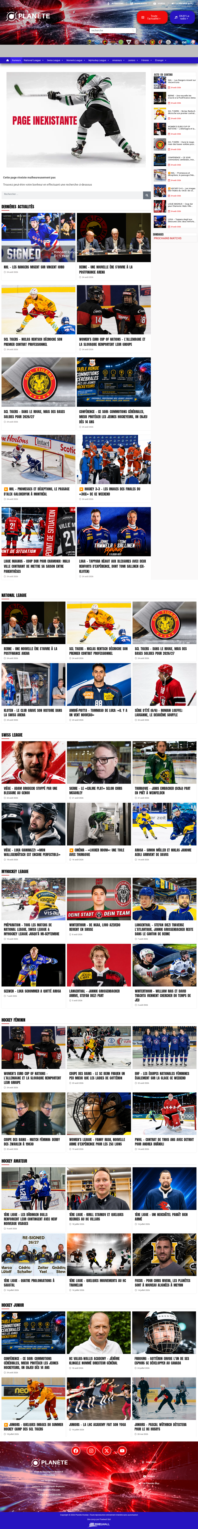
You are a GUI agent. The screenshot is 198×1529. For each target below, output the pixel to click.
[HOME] (8, 60)
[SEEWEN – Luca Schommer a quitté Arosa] (33, 965)
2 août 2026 (143, 1005)
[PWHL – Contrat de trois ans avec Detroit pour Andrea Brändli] (164, 1113)
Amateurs (117, 60)
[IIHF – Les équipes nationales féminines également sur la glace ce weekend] (164, 1047)
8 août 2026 (77, 934)
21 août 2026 (77, 798)
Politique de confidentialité (49, 1495)
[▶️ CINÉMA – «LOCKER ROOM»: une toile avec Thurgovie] (99, 824)
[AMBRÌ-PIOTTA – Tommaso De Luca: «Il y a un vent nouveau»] (99, 684)
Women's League (74, 60)
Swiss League (53, 60)
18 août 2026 (12, 860)
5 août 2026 (77, 1000)
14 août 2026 (143, 860)
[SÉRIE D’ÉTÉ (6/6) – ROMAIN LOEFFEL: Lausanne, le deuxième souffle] (164, 684)
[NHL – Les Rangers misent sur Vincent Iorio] (38, 237)
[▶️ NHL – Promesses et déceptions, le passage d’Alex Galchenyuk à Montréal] (38, 459)
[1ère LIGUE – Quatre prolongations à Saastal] (33, 1254)
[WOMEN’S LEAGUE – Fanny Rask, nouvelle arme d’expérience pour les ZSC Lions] (99, 1113)
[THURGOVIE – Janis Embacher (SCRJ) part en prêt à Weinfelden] (164, 762)
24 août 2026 (12, 272)
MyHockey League (97, 60)
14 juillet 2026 (144, 1290)
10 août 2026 (12, 939)
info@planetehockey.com (48, 1490)
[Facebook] (75, 1450)
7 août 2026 (143, 939)
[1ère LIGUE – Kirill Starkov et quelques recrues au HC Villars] (99, 1188)
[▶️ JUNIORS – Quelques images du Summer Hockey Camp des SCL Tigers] (33, 1398)
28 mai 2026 (142, 1434)
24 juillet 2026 (143, 1368)
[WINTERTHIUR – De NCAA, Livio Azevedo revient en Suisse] (99, 899)
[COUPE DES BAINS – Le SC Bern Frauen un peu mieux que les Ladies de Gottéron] (99, 1047)
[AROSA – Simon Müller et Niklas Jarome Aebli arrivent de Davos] (164, 824)
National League (32, 60)
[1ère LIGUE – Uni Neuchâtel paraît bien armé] (164, 1188)
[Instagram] (91, 1450)
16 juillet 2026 (144, 1224)
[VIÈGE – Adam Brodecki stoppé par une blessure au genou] (33, 762)
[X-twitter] (106, 1450)
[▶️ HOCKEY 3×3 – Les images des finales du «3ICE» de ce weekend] (114, 459)
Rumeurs (16, 60)
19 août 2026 (77, 1149)
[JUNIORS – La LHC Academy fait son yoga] (99, 1398)
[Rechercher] (147, 195)
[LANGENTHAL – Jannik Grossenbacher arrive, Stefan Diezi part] (99, 965)
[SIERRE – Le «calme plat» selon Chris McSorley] (99, 762)
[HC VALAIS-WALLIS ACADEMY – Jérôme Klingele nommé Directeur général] (99, 1332)
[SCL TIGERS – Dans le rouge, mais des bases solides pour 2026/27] (38, 382)
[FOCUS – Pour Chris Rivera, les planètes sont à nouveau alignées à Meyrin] (164, 1254)
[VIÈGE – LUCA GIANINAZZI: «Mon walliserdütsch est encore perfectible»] (33, 824)
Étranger (159, 60)
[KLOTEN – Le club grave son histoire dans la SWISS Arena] (33, 684)
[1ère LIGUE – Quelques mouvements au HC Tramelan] (99, 1254)
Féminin (145, 60)
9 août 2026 (12, 1229)
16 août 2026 (77, 860)
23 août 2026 (77, 1083)
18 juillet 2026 (78, 1224)
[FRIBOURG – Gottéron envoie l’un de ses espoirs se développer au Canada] (164, 1332)
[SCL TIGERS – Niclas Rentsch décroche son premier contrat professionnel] (38, 309)
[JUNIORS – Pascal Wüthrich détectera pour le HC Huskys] (164, 1398)
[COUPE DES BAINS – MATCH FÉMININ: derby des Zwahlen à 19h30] (33, 1113)
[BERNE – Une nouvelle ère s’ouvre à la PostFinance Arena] (114, 237)
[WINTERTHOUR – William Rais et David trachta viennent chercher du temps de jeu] (164, 965)
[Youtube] (122, 1450)
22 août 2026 (143, 720)
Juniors (131, 60)
